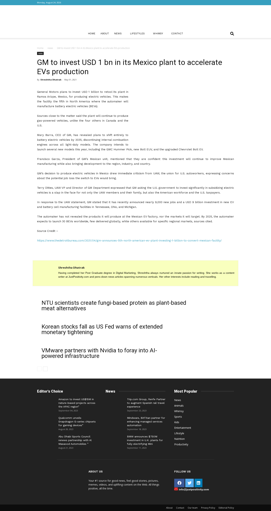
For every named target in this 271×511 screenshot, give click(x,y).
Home (91, 33)
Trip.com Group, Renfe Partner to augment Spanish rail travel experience (146, 403)
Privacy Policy (208, 507)
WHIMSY (158, 33)
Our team (193, 507)
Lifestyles (137, 33)
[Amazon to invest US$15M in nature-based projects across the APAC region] (46, 402)
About (104, 33)
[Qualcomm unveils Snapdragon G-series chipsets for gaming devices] (46, 421)
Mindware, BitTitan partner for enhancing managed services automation (146, 421)
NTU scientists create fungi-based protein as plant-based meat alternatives (113, 305)
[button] (232, 34)
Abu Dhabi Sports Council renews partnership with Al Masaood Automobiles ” (75, 440)
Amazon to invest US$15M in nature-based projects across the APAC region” (76, 403)
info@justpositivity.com (194, 489)
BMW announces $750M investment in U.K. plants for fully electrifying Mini (145, 440)
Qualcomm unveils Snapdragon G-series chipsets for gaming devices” (77, 421)
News (118, 33)
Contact (177, 33)
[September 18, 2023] (115, 421)
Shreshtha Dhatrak (50, 79)
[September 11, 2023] (115, 440)
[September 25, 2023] (115, 402)
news (50, 48)
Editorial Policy (226, 507)
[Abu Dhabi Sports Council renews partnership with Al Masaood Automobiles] (46, 439)
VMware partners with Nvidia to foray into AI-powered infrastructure (99, 353)
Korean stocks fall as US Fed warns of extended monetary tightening (102, 329)
